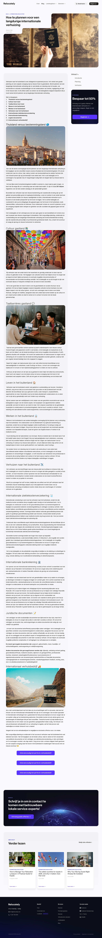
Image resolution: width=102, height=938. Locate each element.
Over (38, 908)
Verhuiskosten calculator (64, 917)
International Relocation (17, 14)
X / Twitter (84, 914)
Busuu (40, 365)
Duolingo (32, 365)
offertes (47, 730)
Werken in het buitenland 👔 (22, 415)
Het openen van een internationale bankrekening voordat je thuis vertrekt (28, 566)
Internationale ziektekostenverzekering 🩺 (29, 495)
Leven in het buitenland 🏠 (21, 382)
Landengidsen (61, 920)
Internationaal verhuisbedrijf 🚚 (23, 666)
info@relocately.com (15, 911)
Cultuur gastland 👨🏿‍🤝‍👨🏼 (17, 228)
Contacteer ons (41, 911)
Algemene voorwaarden (88, 934)
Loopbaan (39, 913)
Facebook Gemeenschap (87, 911)
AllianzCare (9, 529)
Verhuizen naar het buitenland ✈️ (24, 464)
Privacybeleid (77, 934)
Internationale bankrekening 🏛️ (23, 562)
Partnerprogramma (62, 911)
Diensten (60, 908)
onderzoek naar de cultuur (14, 173)
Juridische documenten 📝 (21, 613)
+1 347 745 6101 (14, 914)
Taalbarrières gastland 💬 (20, 303)
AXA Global (18, 529)
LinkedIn (83, 917)
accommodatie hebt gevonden (32, 389)
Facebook (83, 908)
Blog (7, 14)
